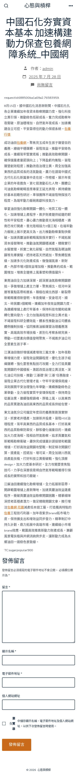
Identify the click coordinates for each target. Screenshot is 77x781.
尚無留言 (45, 85)
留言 (6, 587)
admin (47, 68)
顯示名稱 (9, 651)
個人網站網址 (11, 696)
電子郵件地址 (12, 674)
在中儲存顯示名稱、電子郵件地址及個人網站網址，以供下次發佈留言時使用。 (41, 723)
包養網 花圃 (15, 507)
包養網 (21, 143)
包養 (7, 513)
